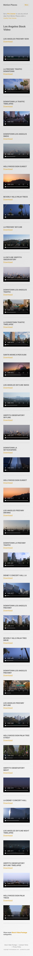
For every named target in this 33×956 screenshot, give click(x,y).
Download (8, 41)
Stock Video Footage (19, 932)
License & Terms (23, 945)
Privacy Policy (17, 947)
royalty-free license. (10, 18)
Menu (26, 5)
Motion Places (10, 5)
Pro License (11, 14)
